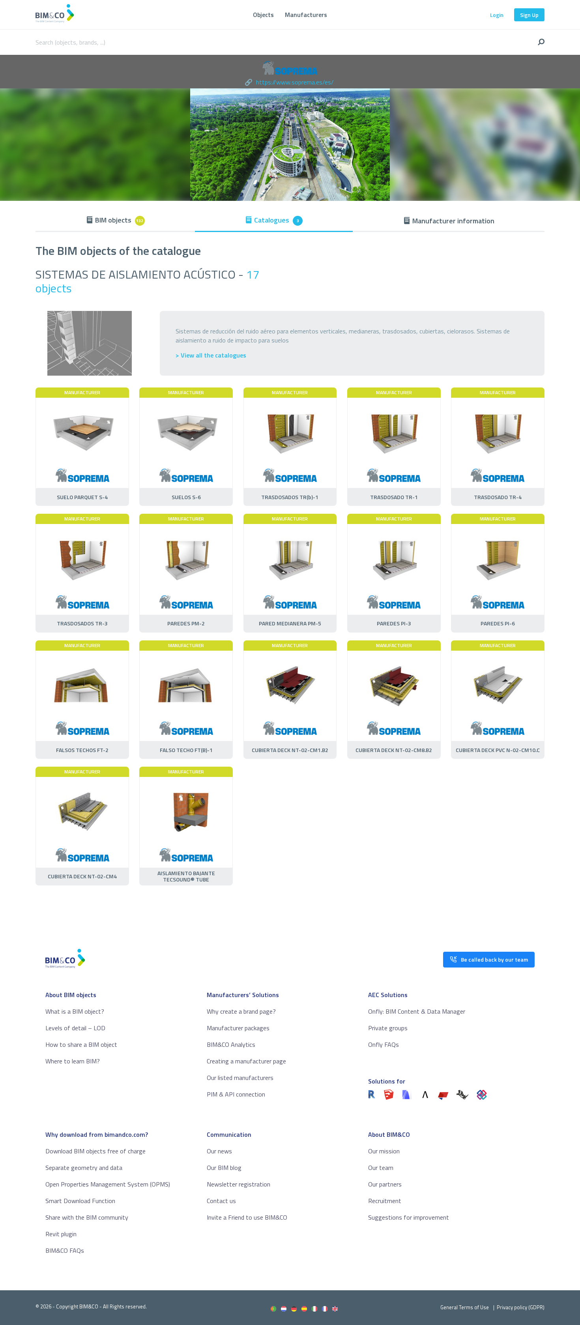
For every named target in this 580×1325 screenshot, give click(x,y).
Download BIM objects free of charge (95, 1151)
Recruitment (384, 1200)
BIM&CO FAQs (64, 1250)
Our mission (384, 1151)
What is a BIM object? (74, 1011)
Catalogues (276, 220)
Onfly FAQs (383, 1044)
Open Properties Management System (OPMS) (107, 1184)
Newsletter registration (238, 1184)
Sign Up (529, 15)
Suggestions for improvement (408, 1217)
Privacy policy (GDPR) (520, 1307)
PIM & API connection (236, 1094)
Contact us (221, 1200)
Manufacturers (306, 14)
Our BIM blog (224, 1167)
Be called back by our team (494, 959)
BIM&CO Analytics (231, 1044)
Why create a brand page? (241, 1011)
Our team (380, 1167)
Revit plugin (61, 1234)
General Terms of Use (464, 1307)
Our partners (385, 1184)
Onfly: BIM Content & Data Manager (416, 1011)
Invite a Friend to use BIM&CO (247, 1217)
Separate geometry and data (83, 1167)
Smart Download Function (80, 1200)
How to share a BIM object (81, 1044)
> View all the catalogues (211, 355)
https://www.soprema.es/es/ (295, 82)
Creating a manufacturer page (246, 1061)
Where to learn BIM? (72, 1061)
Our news (219, 1151)
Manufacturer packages (238, 1028)
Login (496, 15)
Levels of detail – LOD (75, 1028)
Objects (263, 14)
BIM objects (119, 220)
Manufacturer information (453, 220)
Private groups (388, 1028)
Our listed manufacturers (240, 1077)
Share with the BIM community (86, 1217)
